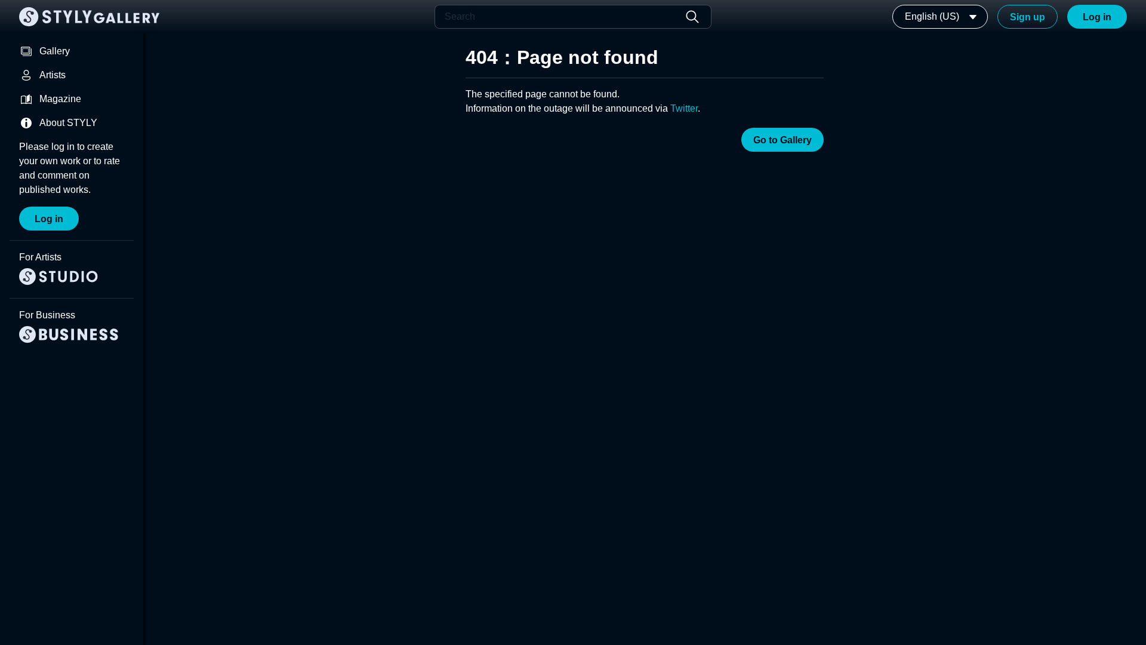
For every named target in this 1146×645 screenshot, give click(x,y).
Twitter (684, 108)
